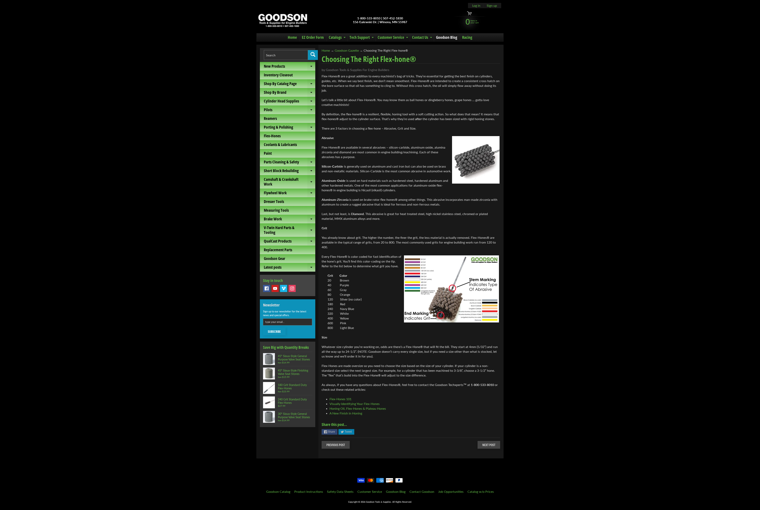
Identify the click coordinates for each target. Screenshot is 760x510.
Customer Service (393, 38)
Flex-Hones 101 (341, 399)
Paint (268, 153)
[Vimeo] (283, 288)
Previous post (335, 445)
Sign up (492, 5)
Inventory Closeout (278, 75)
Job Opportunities (451, 491)
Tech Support (362, 38)
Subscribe (274, 331)
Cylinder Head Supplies (289, 101)
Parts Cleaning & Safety (289, 162)
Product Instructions (308, 491)
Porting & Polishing (289, 128)
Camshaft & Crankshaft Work (289, 182)
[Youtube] (275, 288)
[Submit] (313, 55)
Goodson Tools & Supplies (378, 502)
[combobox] (286, 55)
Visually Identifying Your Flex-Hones (355, 404)
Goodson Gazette (347, 50)
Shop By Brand (289, 93)
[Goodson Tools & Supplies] (282, 20)
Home (292, 37)
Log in (476, 5)
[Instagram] (292, 288)
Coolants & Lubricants (280, 144)
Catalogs (338, 38)
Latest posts (289, 268)
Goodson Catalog (278, 491)
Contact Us (422, 38)
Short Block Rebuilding (289, 171)
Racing (467, 37)
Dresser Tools (274, 201)
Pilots (289, 110)
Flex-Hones (272, 135)
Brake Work (289, 219)
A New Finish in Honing (346, 413)
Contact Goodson (421, 491)
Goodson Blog (446, 37)
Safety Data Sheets (340, 491)
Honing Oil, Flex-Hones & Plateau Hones (358, 408)
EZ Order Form (313, 37)
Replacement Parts (278, 249)
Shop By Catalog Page (289, 84)
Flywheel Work (289, 193)
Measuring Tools (276, 210)
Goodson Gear (274, 258)
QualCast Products (289, 242)
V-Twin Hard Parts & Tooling (289, 230)
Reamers (270, 118)
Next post (488, 445)
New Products (289, 67)
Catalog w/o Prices (480, 491)
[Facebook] (266, 288)
